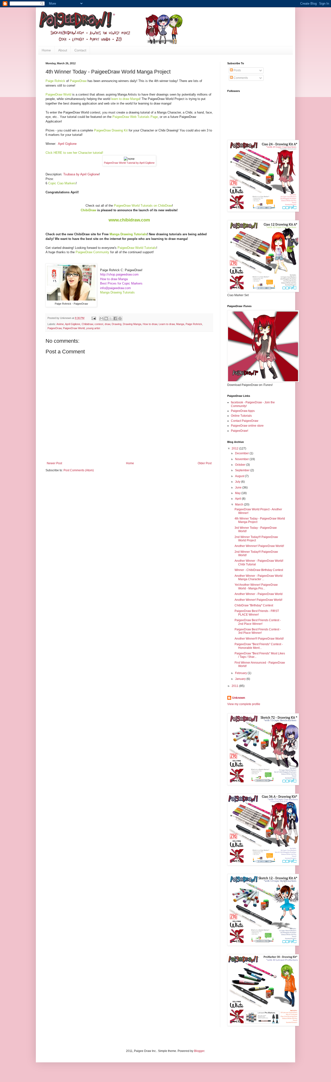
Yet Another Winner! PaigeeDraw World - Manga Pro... (256, 586)
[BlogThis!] (106, 318)
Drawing (116, 324)
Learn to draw (167, 324)
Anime (60, 324)
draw (107, 324)
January (240, 679)
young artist (93, 328)
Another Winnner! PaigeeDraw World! (259, 546)
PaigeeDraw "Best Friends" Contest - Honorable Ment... (259, 646)
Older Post (205, 463)
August (240, 476)
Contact (80, 50)
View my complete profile (243, 704)
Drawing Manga (132, 324)
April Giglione (67, 144)
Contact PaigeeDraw (244, 421)
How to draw (150, 324)
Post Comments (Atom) (78, 470)
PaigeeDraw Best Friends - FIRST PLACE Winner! (257, 612)
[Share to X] (110, 318)
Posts (237, 70)
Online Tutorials (241, 415)
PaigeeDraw (54, 328)
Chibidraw (87, 324)
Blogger (199, 1051)
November (242, 459)
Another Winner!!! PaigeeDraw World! (259, 638)
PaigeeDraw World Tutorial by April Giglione (129, 162)
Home (46, 50)
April (238, 498)
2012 (235, 448)
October (240, 464)
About (62, 50)
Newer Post (54, 463)
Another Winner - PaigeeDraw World (259, 594)
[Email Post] (93, 318)
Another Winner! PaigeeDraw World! (258, 600)
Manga (180, 324)
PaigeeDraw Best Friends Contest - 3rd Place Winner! (258, 631)
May (238, 493)
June (238, 487)
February (241, 673)
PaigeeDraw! (239, 430)
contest (99, 324)
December (242, 453)
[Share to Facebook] (115, 318)
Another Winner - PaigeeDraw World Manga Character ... (259, 577)
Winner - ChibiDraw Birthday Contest (259, 570)
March (239, 504)
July (238, 481)
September (242, 470)
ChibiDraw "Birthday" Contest (254, 605)
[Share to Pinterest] (120, 318)
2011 (235, 686)
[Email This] (101, 318)
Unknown (238, 698)
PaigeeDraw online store (247, 425)
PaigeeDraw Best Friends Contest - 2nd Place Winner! (258, 621)
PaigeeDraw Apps (243, 411)
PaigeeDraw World (74, 328)
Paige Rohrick (194, 324)
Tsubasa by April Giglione (81, 174)
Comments (240, 78)
